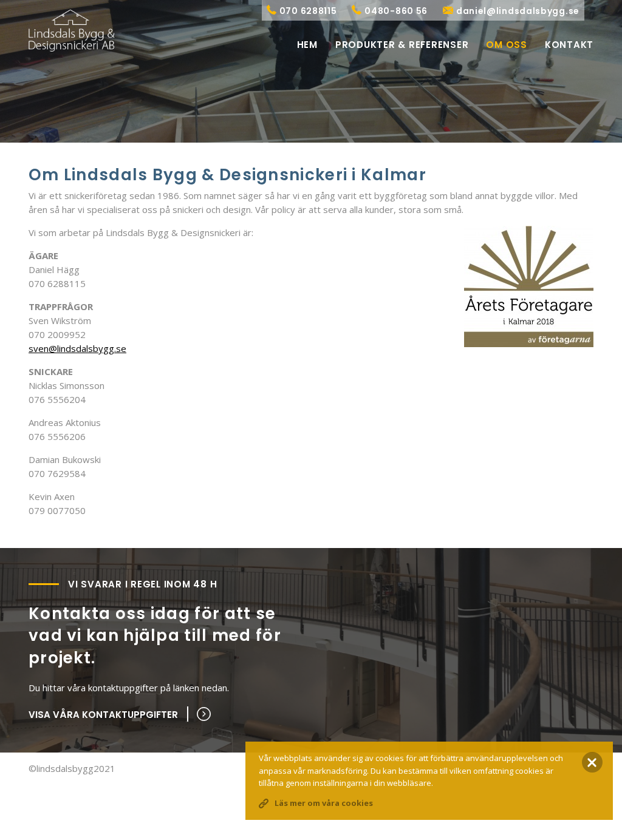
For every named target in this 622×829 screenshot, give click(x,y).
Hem (307, 44)
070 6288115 (308, 11)
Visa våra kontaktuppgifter (103, 714)
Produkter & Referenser (402, 44)
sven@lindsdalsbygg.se (77, 348)
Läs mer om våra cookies (324, 802)
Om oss (506, 44)
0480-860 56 (396, 11)
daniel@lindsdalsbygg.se (517, 11)
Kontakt (569, 44)
